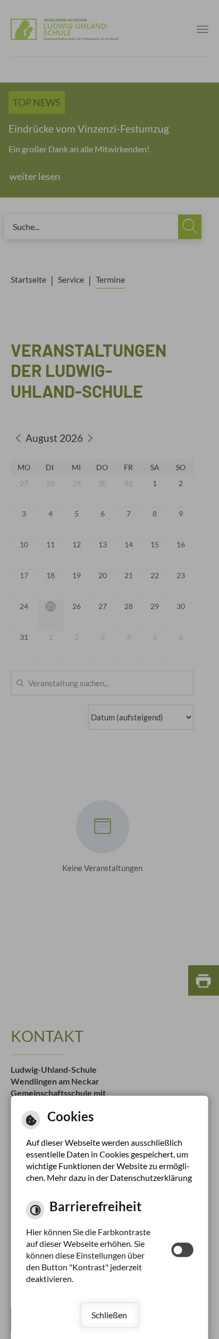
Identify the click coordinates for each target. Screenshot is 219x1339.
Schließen (109, 1315)
